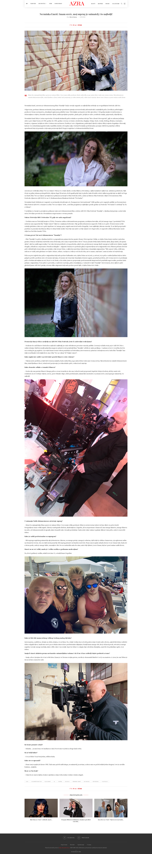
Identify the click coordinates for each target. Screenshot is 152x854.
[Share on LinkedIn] (75, 25)
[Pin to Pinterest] (73, 25)
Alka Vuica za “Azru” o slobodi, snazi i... (41, 820)
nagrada (67, 781)
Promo (108, 3)
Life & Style (41, 3)
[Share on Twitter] (71, 25)
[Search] (121, 3)
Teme (50, 3)
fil (54, 781)
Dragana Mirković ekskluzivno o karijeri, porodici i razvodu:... (76, 820)
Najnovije (33, 3)
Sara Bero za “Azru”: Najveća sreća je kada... (111, 820)
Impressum (64, 844)
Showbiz (100, 3)
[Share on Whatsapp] (77, 25)
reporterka (96, 781)
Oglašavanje (115, 3)
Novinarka (87, 781)
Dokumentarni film (36, 781)
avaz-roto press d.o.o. (64, 847)
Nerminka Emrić (77, 781)
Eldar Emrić (48, 781)
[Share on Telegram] (79, 25)
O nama (89, 844)
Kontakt (72, 844)
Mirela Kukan (73, 17)
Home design (58, 3)
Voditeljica (105, 781)
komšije (60, 781)
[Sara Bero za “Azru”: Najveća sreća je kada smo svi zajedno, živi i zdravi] (110, 808)
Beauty (93, 3)
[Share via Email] (81, 25)
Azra (27, 781)
